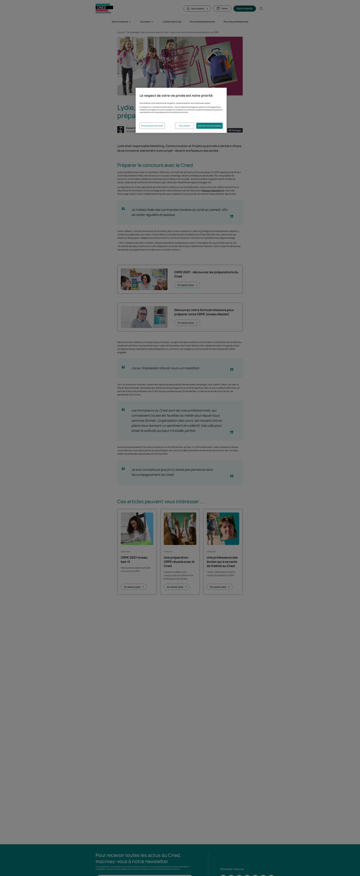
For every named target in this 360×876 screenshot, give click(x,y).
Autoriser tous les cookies (209, 126)
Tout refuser (184, 126)
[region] (181, 110)
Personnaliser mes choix (152, 126)
